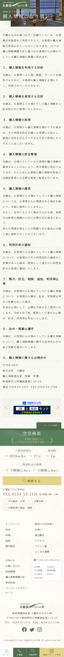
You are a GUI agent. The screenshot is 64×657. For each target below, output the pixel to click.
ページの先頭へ (51, 425)
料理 (8, 535)
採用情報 (10, 571)
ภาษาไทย (38, 577)
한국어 (50, 574)
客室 (8, 529)
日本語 (37, 566)
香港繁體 (51, 570)
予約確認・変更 (16, 501)
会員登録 (39, 501)
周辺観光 (40, 535)
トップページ (13, 524)
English (51, 566)
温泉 (8, 540)
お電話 (20, 655)
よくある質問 (42, 551)
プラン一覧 (41, 546)
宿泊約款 (10, 582)
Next (58, 407)
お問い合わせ (13, 566)
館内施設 (10, 546)
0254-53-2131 (25, 494)
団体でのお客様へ (44, 524)
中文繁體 (38, 570)
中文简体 (38, 574)
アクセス (40, 540)
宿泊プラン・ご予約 (52, 655)
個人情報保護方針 (15, 577)
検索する (34, 480)
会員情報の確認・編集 (20, 507)
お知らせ (10, 560)
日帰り (38, 529)
